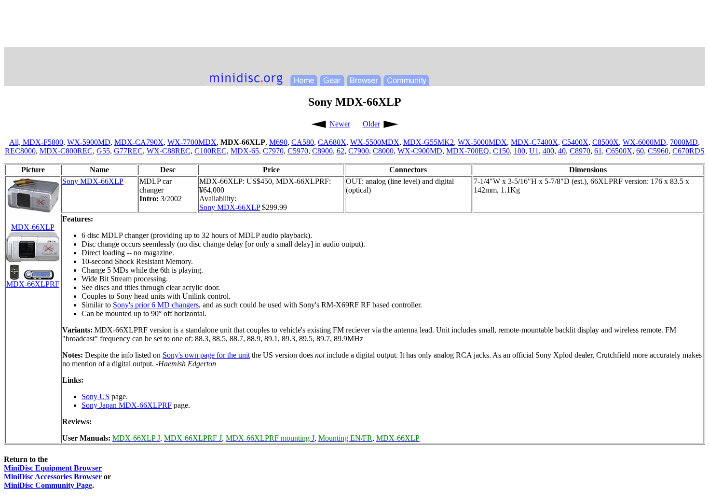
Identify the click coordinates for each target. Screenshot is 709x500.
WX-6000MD (644, 142)
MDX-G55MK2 (428, 142)
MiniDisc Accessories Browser (53, 476)
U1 (534, 151)
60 (640, 151)
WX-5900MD (88, 142)
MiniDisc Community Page (48, 485)
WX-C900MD (419, 151)
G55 (103, 151)
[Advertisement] (354, 25)
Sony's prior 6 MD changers (156, 305)
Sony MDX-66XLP (92, 181)
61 (598, 151)
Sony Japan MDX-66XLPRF (127, 405)
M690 (278, 142)
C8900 (322, 151)
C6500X (619, 151)
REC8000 (20, 151)
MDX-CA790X (139, 142)
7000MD (684, 142)
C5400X (575, 142)
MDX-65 (245, 151)
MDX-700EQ (467, 151)
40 (562, 151)
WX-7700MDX (192, 142)
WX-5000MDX (482, 142)
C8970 (580, 151)
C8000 (383, 151)
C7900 (358, 151)
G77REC (128, 151)
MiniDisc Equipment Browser (53, 468)
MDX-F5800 (43, 142)
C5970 (297, 151)
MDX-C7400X (534, 142)
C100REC (210, 151)
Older (371, 124)
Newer (339, 124)
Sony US (95, 396)
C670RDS (688, 151)
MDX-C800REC (66, 151)
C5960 (658, 151)
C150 (501, 151)
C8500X (605, 142)
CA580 (302, 142)
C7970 (273, 151)
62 (340, 151)
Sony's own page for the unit (206, 355)
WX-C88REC (169, 151)
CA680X (332, 142)
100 (519, 151)
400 (548, 151)
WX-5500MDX (374, 142)
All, (16, 142)
